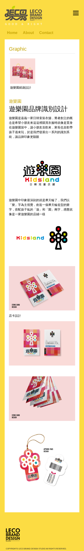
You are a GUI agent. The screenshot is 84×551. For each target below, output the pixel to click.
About (28, 33)
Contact (46, 33)
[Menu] (75, 13)
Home (12, 33)
